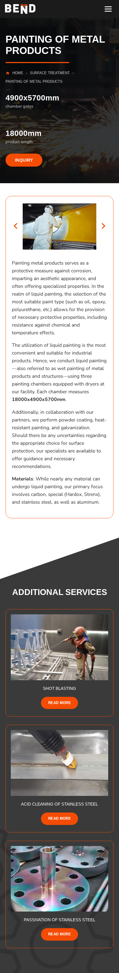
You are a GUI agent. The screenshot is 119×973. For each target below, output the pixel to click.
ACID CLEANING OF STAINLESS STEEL (59, 804)
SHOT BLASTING (59, 688)
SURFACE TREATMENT (50, 73)
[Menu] (108, 9)
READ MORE (59, 703)
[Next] (103, 226)
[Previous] (15, 226)
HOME (17, 73)
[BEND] (20, 9)
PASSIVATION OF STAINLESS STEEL (59, 919)
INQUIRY (24, 160)
